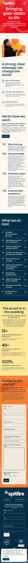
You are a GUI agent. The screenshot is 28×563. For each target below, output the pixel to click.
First (4, 408)
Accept (6, 559)
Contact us (6, 136)
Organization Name (9, 429)
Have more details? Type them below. (12, 445)
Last (4, 414)
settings (6, 556)
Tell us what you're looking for (12, 437)
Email (8, 422)
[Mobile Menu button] (24, 3)
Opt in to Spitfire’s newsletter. (11, 476)
